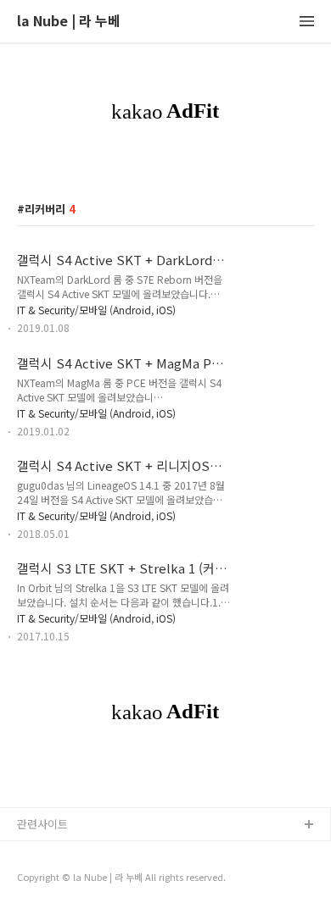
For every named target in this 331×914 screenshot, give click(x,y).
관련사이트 (42, 824)
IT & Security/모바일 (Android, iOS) (96, 309)
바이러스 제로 (50, 853)
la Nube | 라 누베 (69, 21)
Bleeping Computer (67, 880)
